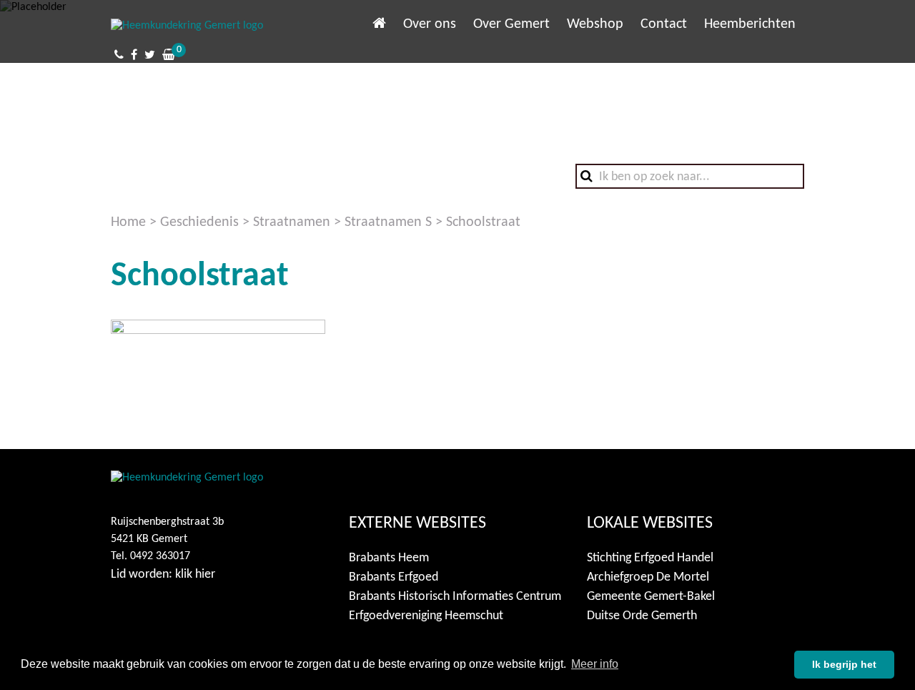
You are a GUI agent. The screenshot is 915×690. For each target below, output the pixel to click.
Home (128, 222)
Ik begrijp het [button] (844, 664)
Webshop (595, 24)
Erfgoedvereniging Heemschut (426, 616)
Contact (663, 24)
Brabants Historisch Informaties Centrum (455, 596)
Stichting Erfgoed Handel (650, 558)
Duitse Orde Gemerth (642, 616)
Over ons (429, 24)
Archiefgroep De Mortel (648, 577)
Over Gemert (511, 24)
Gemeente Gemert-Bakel (651, 596)
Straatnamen (291, 222)
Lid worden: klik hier (163, 574)
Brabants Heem (389, 558)
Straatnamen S (388, 222)
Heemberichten (750, 24)
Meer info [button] (594, 664)
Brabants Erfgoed (393, 577)
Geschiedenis (199, 222)
